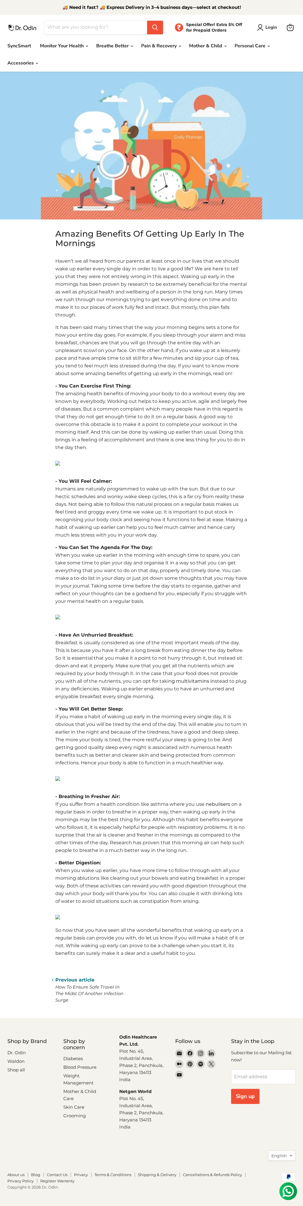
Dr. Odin (16, 1052)
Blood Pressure (79, 1067)
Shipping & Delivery (157, 1174)
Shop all (16, 1070)
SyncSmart (19, 46)
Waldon (16, 1061)
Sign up (245, 1096)
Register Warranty (57, 1180)
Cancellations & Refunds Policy (212, 1174)
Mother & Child (206, 46)
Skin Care (73, 1107)
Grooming (74, 1115)
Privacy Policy (20, 1180)
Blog (35, 1174)
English (279, 1155)
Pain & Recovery (159, 46)
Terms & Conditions (112, 1174)
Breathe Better (113, 46)
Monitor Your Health (62, 46)
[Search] (155, 27)
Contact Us (57, 1174)
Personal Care (251, 46)
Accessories (21, 63)
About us (16, 1174)
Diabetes (73, 1058)
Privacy (81, 1174)
